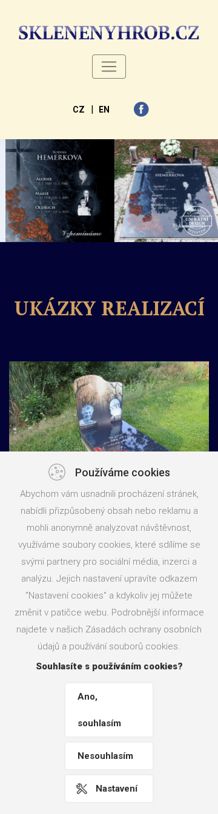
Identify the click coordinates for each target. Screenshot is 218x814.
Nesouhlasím (105, 755)
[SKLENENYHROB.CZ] (109, 32)
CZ (79, 109)
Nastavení (116, 788)
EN (104, 109)
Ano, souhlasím (99, 710)
